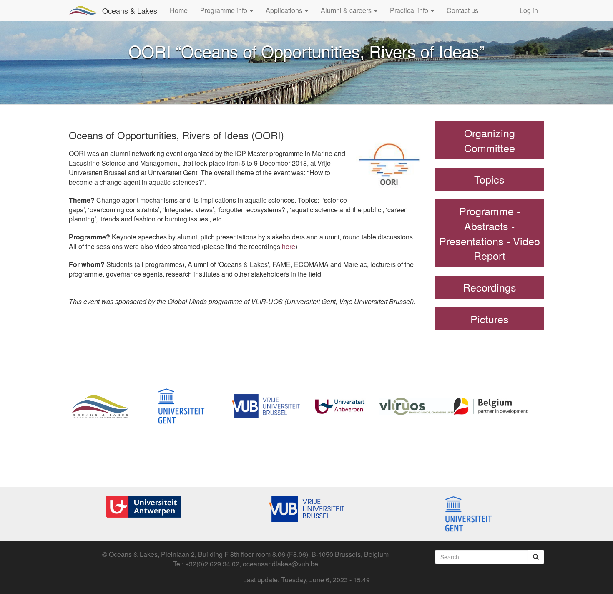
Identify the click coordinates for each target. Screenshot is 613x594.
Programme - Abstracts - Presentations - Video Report (489, 233)
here (288, 246)
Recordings (489, 286)
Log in (529, 10)
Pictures (489, 318)
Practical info (410, 10)
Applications (285, 10)
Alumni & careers (347, 10)
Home (179, 10)
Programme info (224, 10)
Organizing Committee (489, 140)
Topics (489, 178)
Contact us (462, 10)
